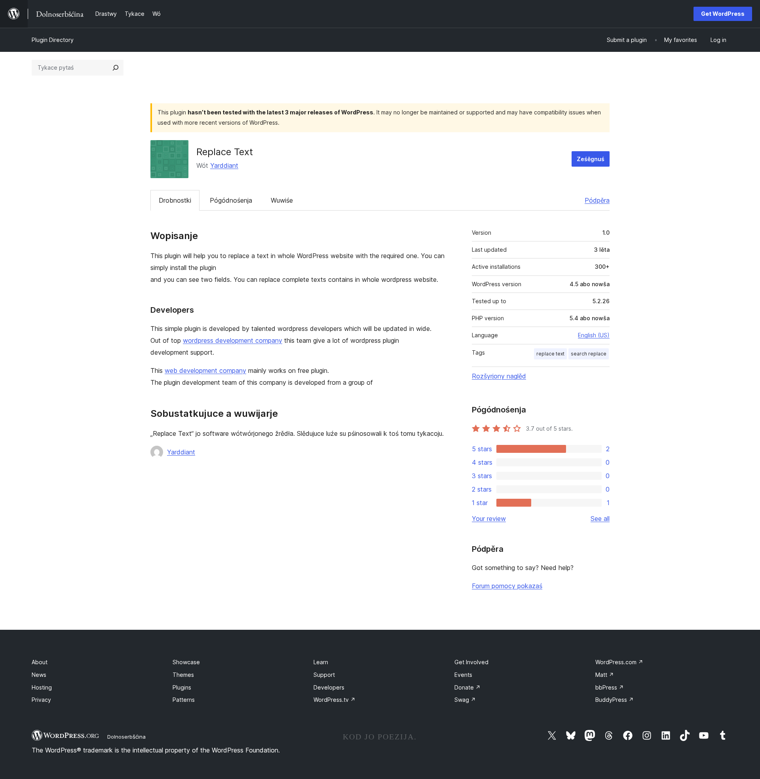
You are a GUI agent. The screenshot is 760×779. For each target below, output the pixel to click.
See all (600, 518)
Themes (183, 674)
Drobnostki (175, 200)
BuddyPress (614, 699)
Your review (489, 518)
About (40, 662)
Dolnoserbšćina (126, 736)
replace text (550, 354)
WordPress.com (619, 662)
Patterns (184, 699)
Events (463, 674)
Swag (465, 699)
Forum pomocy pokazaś (507, 586)
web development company (205, 370)
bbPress (609, 687)
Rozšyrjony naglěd (499, 376)
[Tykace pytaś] (116, 68)
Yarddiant (224, 165)
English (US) (594, 335)
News (39, 674)
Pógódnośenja (231, 200)
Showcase (186, 662)
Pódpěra (597, 200)
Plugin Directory (53, 39)
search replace (588, 354)
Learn (321, 662)
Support (324, 674)
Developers (329, 687)
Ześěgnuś (590, 159)
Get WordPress (723, 13)
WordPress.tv (334, 699)
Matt (604, 674)
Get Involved (471, 662)
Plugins (182, 687)
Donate (467, 687)
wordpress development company (232, 340)
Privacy (41, 699)
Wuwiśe (282, 200)
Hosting (42, 687)
